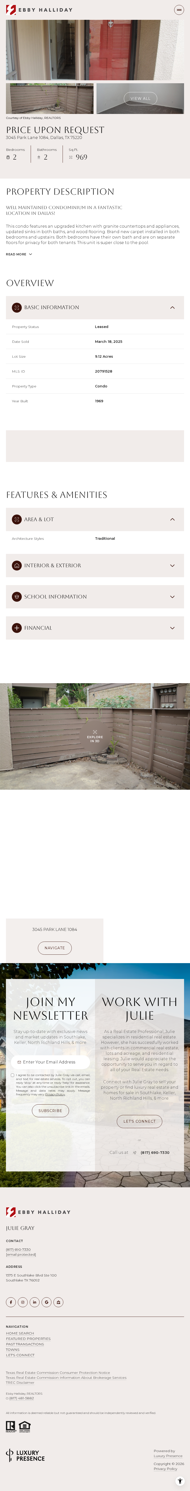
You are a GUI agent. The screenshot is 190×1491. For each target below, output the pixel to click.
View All (141, 98)
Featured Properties (28, 1338)
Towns (13, 1349)
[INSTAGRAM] (23, 1302)
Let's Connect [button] (20, 1355)
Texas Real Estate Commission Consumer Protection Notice (58, 1372)
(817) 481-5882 (21, 1398)
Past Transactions (25, 1344)
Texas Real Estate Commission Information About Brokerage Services (66, 1377)
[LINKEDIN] (35, 1302)
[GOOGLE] (46, 1302)
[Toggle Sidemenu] (179, 10)
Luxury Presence (168, 1456)
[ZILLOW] (58, 1302)
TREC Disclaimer (20, 1382)
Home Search (20, 1333)
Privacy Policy (55, 1094)
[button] (139, 1121)
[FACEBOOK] (11, 1302)
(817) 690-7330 (155, 1152)
